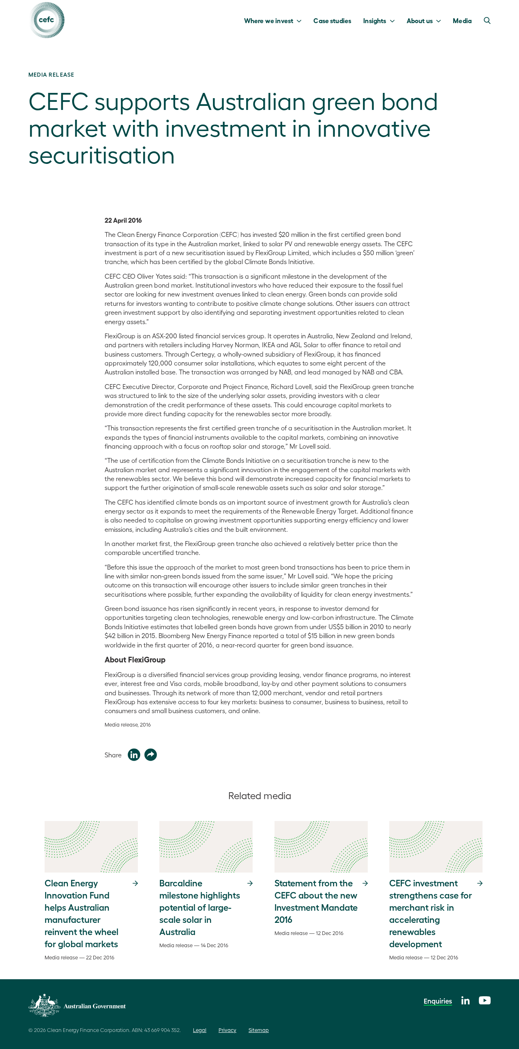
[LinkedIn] (465, 999)
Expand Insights (394, 20)
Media (462, 20)
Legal (199, 1030)
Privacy (227, 1030)
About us (420, 20)
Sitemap (259, 1030)
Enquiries (438, 1001)
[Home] (46, 20)
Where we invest (268, 20)
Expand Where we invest (301, 20)
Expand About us (440, 20)
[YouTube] (485, 999)
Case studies (332, 20)
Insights (374, 20)
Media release (51, 74)
